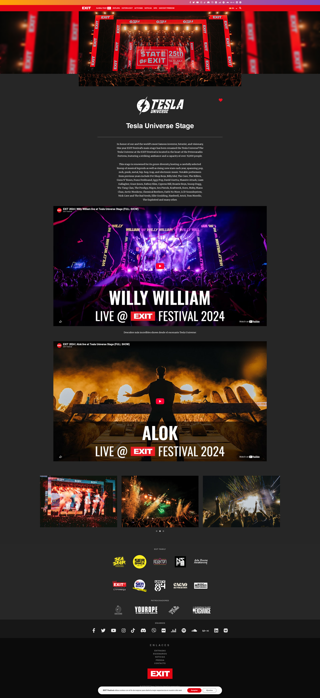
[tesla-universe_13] (160, 501)
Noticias (148, 8)
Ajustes (209, 690)
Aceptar (194, 690)
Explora (116, 8)
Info (155, 8)
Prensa (160, 660)
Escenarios (160, 654)
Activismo (138, 8)
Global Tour (103, 8)
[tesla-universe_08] (78, 501)
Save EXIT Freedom (166, 8)
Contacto (160, 663)
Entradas (160, 650)
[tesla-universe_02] (241, 501)
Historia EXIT (127, 8)
